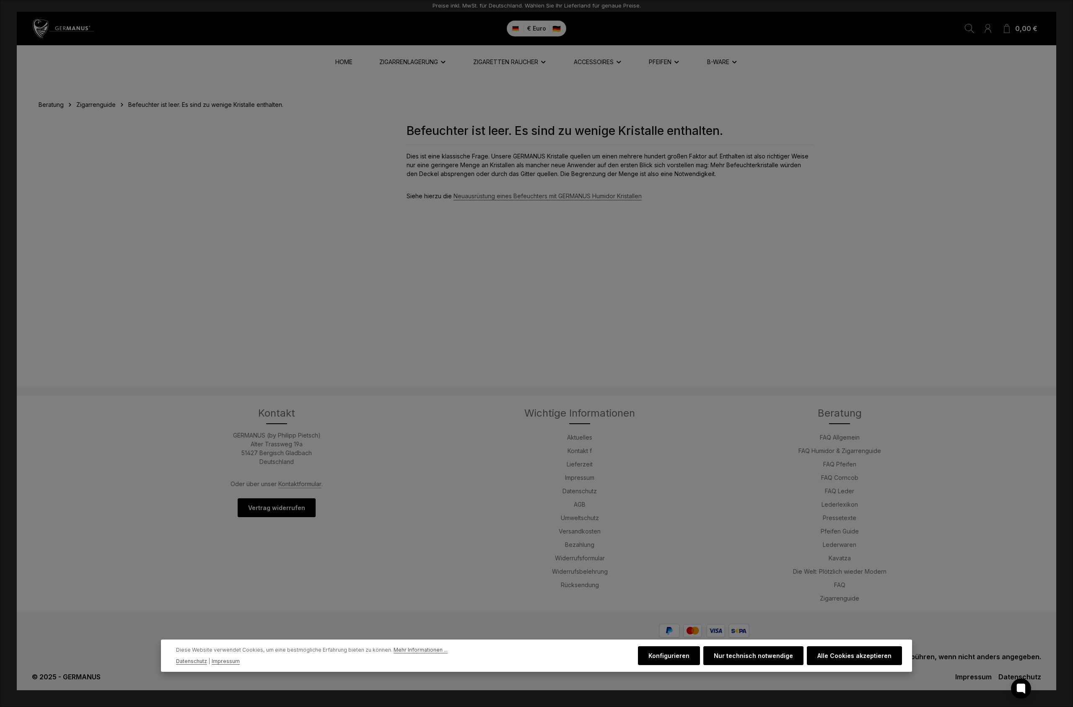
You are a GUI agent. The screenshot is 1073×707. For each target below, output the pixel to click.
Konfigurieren (668, 655)
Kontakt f (580, 450)
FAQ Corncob (839, 477)
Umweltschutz (580, 517)
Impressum (579, 477)
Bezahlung (579, 544)
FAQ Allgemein (840, 437)
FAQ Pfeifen (839, 464)
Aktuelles (579, 437)
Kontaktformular (299, 483)
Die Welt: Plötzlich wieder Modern (839, 571)
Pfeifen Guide (840, 531)
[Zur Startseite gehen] (63, 28)
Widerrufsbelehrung (580, 571)
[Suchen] (969, 28)
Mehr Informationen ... (421, 650)
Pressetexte (839, 517)
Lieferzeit (580, 464)
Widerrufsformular (580, 558)
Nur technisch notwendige (753, 655)
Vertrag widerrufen (276, 507)
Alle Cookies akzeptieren (854, 655)
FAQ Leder (839, 491)
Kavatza (840, 558)
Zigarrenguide (839, 598)
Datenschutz (579, 491)
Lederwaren (839, 544)
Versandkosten (580, 531)
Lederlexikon (840, 504)
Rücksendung (580, 584)
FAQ (839, 584)
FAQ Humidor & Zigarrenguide (839, 450)
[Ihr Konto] (988, 28)
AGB (580, 504)
